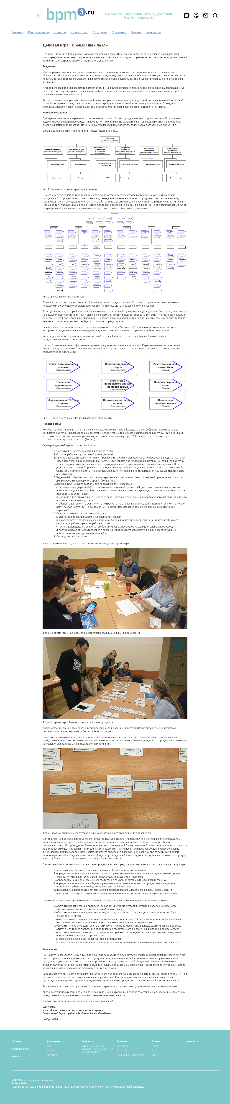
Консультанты (38, 32)
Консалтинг (79, 32)
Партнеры (51, 1054)
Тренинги (119, 32)
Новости (60, 32)
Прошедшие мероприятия (130, 1054)
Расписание (123, 1050)
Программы (122, 1045)
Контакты (153, 32)
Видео (155, 1050)
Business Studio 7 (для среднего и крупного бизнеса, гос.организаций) (97, 1048)
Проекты (51, 1050)
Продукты (100, 32)
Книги (155, 1045)
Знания (136, 32)
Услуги (49, 1045)
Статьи (155, 1054)
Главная (17, 32)
